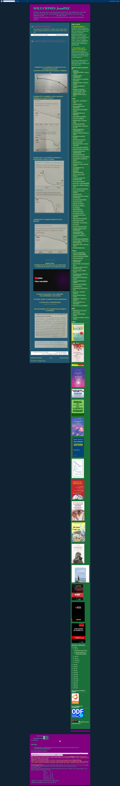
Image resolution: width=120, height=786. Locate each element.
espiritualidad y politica (78, 213)
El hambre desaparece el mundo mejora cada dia (49, 41)
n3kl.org (36, 740)
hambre (60, 353)
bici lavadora (76, 224)
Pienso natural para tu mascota (80, 188)
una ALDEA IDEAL (77, 286)
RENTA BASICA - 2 (77, 162)
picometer (33, 755)
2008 (74, 686)
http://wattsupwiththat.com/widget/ (39, 751)
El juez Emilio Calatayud (79, 181)
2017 (74, 668)
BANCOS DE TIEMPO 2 (79, 205)
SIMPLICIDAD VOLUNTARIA (80, 218)
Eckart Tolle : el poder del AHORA (81, 183)
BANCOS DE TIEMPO (78, 203)
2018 (74, 666)
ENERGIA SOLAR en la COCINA (81, 149)
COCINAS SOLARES (78, 258)
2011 (74, 680)
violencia (65, 353)
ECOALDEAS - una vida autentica (81, 156)
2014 (74, 674)
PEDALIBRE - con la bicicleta (80, 222)
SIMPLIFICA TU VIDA (78, 220)
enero (76, 662)
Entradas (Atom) (41, 360)
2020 (74, 647)
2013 (74, 676)
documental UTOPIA (78, 141)
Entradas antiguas (64, 357)
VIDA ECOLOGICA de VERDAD (80, 256)
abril (76, 658)
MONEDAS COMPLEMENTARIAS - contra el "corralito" (81, 72)
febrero (76, 660)
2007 (74, 687)
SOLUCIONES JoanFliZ (51, 8)
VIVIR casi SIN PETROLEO (79, 284)
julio (76, 649)
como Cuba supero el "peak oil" (80, 147)
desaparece (50, 353)
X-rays (37, 755)
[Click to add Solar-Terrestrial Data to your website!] (60, 741)
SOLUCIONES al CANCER (79, 116)
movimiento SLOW (77, 201)
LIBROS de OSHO (77, 104)
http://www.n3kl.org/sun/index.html (42, 748)
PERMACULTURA (77, 194)
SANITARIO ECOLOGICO (79, 139)
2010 (74, 682)
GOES (56, 755)
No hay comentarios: (62, 34)
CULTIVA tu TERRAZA (78, 118)
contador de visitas (76, 723)
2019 (74, 664)
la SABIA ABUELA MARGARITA (80, 239)
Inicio (51, 357)
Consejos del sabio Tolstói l (42, 26)
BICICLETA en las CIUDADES (80, 305)
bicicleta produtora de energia (80, 226)
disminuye (55, 353)
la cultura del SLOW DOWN (79, 199)
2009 (74, 684)
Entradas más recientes (36, 357)
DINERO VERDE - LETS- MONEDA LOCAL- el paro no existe (80, 94)
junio (76, 656)
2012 (74, 678)
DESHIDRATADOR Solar (79, 154)
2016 (74, 670)
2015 (74, 672)
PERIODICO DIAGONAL (79, 124)
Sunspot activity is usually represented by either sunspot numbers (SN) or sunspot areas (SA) (56, 747)
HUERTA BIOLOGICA (78, 211)
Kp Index (86, 765)
